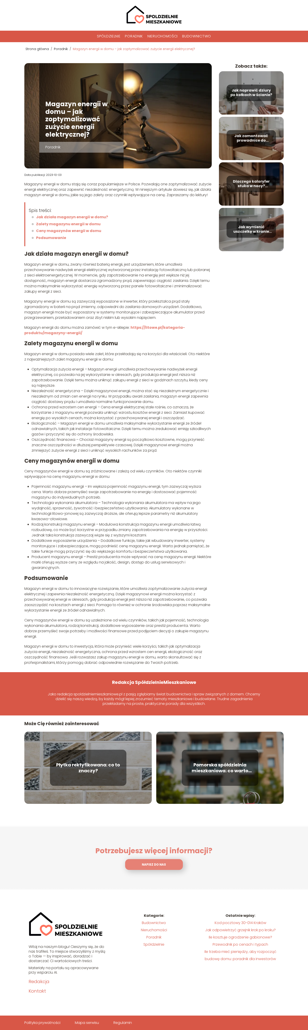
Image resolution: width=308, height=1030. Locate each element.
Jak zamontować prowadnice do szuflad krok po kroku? (251, 138)
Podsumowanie (51, 237)
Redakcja (39, 981)
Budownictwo (196, 36)
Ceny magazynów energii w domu (68, 230)
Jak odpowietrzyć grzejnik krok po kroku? (240, 930)
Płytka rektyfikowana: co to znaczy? (88, 768)
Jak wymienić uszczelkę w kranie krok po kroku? (251, 229)
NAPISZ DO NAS (154, 864)
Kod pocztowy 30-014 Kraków (240, 922)
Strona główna (37, 49)
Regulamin (122, 1022)
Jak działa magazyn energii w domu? (72, 217)
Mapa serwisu (87, 1022)
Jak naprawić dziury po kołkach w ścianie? (251, 93)
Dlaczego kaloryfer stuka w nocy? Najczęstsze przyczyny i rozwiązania (251, 184)
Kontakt (37, 991)
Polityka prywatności (42, 1022)
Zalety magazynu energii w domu (68, 224)
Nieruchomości (162, 36)
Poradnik (134, 36)
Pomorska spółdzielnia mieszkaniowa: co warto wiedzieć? (220, 768)
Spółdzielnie (108, 36)
